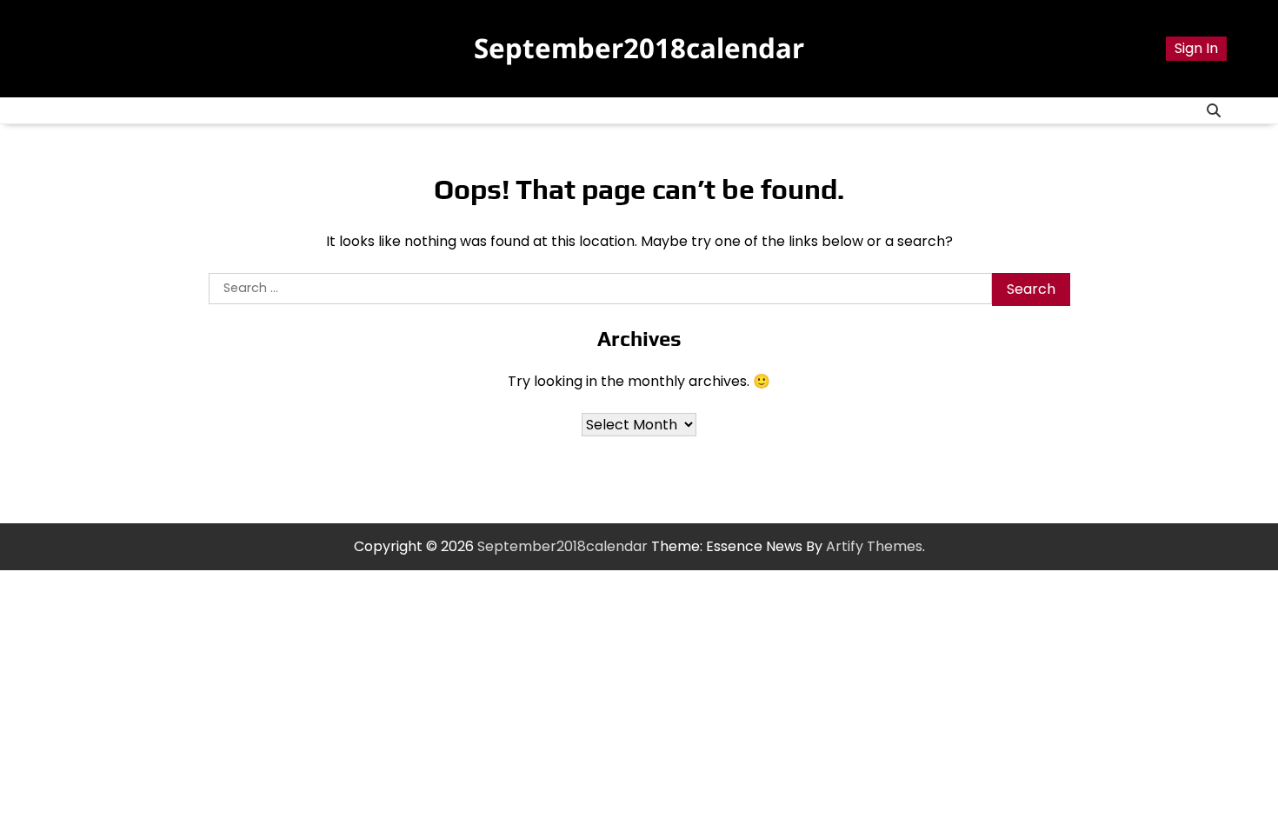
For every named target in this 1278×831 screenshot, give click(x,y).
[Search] (1214, 110)
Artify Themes (874, 546)
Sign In (1196, 48)
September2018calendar (639, 48)
